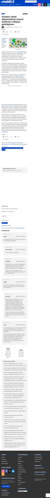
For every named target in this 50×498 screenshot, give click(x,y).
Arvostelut (20, 457)
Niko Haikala (6, 27)
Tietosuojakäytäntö (6, 492)
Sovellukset (20, 467)
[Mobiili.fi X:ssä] (45, 4)
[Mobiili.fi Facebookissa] (42, 4)
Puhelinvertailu (5, 463)
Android (3, 13)
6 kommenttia (25, 13)
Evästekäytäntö (5, 494)
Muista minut (5, 220)
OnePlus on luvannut (9, 114)
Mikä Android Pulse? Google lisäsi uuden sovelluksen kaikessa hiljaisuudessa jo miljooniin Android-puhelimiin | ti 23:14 (15, 421)
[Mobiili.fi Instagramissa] (39, 4)
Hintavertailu (11, 4)
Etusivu (3, 457)
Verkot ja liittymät (21, 469)
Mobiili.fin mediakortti (39, 468)
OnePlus (3, 149)
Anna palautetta (38, 459)
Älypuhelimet (21, 461)
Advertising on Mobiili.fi (40, 474)
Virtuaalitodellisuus (22, 471)
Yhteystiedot (37, 461)
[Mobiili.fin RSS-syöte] (3, 474)
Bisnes (19, 480)
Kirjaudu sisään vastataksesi (20, 236)
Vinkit (19, 459)
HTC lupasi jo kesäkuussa (8, 104)
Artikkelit (17, 4)
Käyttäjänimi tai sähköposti (8, 211)
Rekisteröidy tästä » (20, 228)
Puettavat (20, 465)
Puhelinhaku (4, 461)
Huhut (19, 484)
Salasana (4, 216)
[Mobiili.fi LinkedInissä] (48, 4)
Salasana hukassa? (6, 225)
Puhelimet (4, 459)
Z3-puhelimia (5, 131)
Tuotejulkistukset (21, 482)
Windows (20, 478)
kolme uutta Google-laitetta (20, 51)
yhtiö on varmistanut (14, 107)
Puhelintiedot (4, 4)
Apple (19, 476)
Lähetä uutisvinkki (38, 457)
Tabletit (19, 463)
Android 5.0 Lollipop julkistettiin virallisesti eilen (4, 41)
